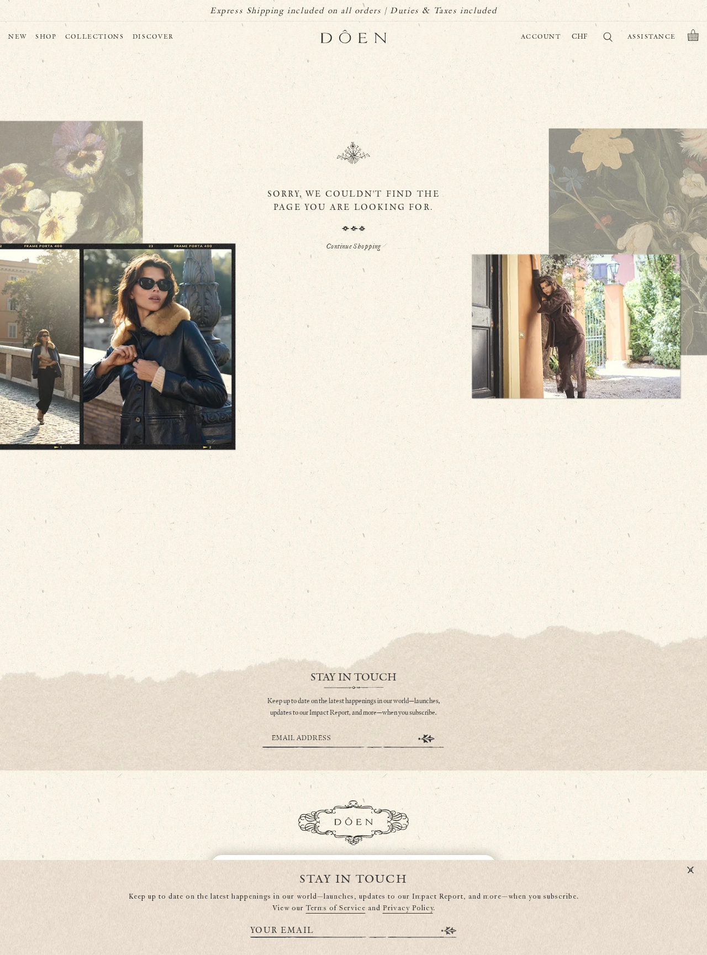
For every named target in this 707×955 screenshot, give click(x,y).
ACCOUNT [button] (541, 37)
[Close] (690, 870)
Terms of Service (336, 908)
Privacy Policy (408, 908)
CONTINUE (426, 739)
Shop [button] (46, 37)
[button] (693, 37)
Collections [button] (94, 37)
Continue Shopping (353, 246)
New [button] (17, 37)
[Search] (607, 39)
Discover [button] (153, 37)
